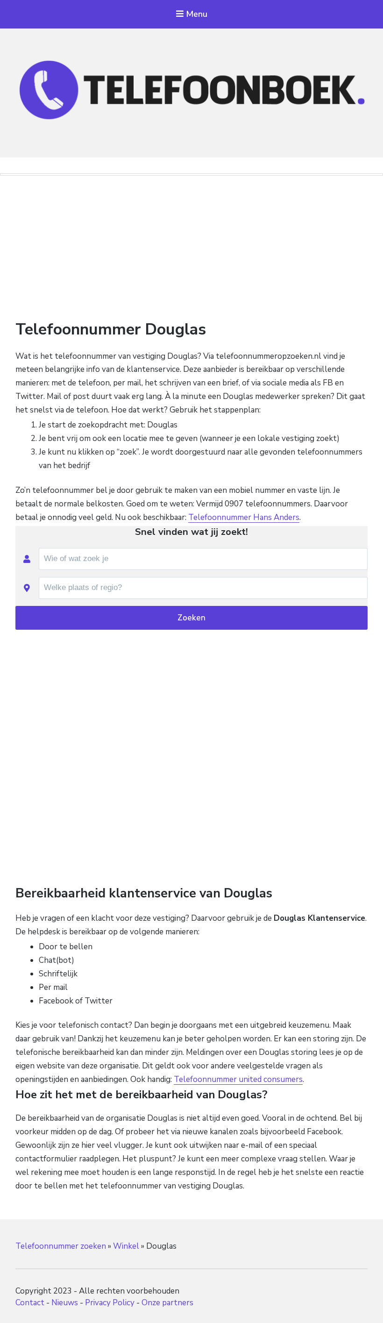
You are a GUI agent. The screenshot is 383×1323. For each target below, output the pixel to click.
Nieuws (64, 1302)
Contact (29, 1302)
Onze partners (167, 1302)
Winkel (126, 1246)
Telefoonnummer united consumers (238, 1079)
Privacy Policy (110, 1302)
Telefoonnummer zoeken (60, 1246)
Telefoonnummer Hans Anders (243, 517)
